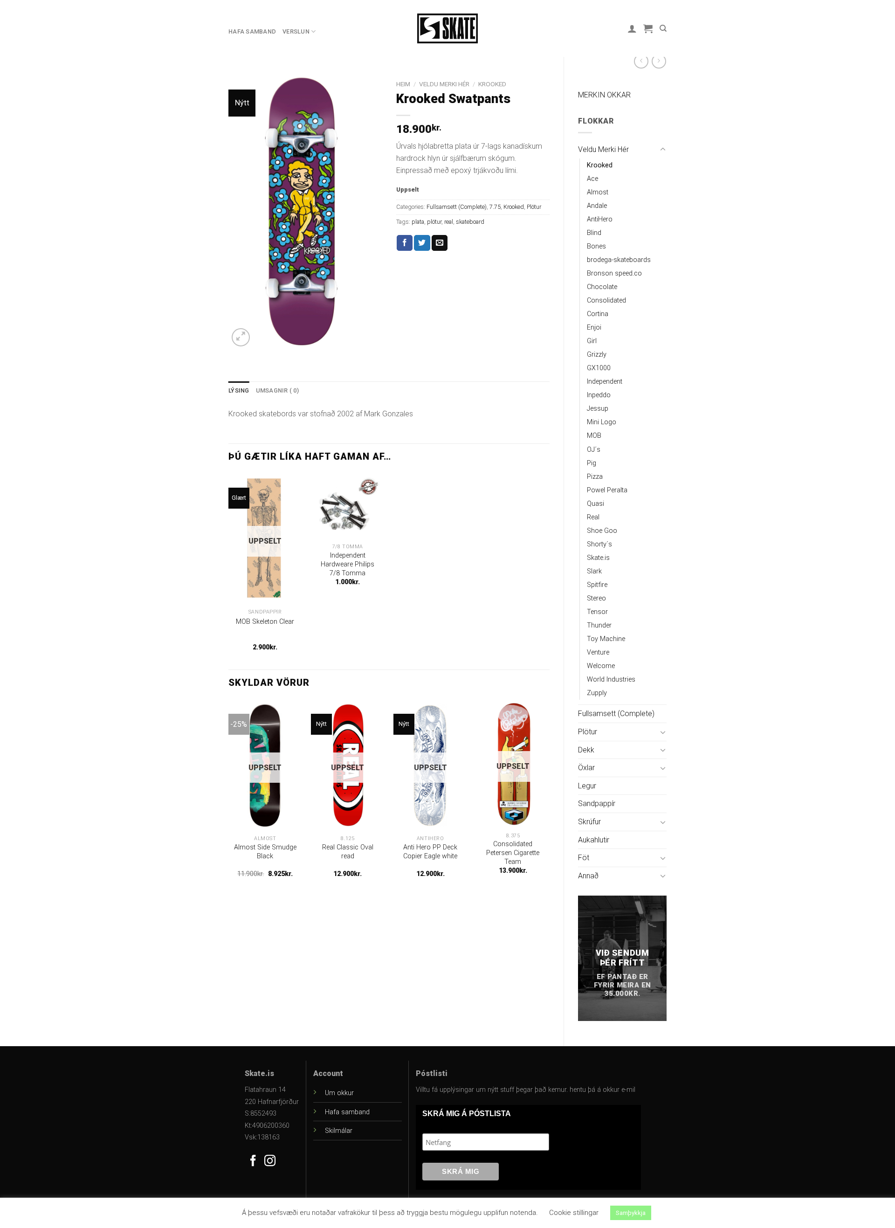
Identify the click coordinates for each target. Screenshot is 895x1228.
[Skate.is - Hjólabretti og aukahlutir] (447, 28)
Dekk (586, 749)
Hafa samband (252, 31)
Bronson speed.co (614, 273)
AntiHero (600, 219)
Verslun (296, 31)
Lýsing (238, 390)
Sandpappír (596, 803)
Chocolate (602, 287)
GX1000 (599, 368)
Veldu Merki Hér (603, 149)
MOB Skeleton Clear (265, 622)
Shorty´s (599, 544)
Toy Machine (606, 639)
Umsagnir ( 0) (277, 390)
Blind (594, 233)
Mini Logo (601, 422)
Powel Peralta (607, 490)
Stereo (596, 598)
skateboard (470, 221)
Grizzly (596, 355)
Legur (587, 785)
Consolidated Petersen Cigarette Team (512, 852)
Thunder (599, 625)
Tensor (597, 612)
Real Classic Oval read (347, 851)
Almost (597, 192)
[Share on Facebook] (405, 243)
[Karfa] (648, 28)
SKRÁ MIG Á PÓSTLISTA (466, 1114)
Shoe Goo (602, 531)
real (448, 221)
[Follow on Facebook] (253, 1161)
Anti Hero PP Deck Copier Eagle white (430, 851)
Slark (594, 571)
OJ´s (593, 450)
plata (418, 221)
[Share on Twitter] (422, 243)
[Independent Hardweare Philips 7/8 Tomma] (348, 506)
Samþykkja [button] (631, 1212)
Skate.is (598, 558)
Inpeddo (599, 395)
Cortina (597, 314)
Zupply (597, 693)
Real (593, 517)
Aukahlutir (593, 839)
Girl (592, 341)
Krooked (600, 165)
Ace (592, 179)
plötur (434, 221)
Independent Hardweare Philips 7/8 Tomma (347, 564)
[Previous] (229, 797)
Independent (604, 382)
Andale (597, 206)
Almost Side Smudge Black (265, 851)
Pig (591, 463)
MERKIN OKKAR (604, 94)
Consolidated (606, 300)
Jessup (597, 409)
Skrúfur (589, 821)
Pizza (595, 477)
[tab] (238, 390)
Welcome (601, 666)
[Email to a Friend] (440, 243)
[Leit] (663, 28)
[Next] (549, 797)
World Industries (611, 679)
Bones (596, 246)
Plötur (587, 731)
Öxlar (586, 767)
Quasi (595, 504)
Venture (598, 652)
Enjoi (594, 327)
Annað (588, 875)
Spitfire (597, 585)
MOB (594, 436)
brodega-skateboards (619, 260)
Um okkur (339, 1093)
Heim (403, 84)
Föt (583, 857)
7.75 (495, 206)
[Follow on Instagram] (269, 1161)
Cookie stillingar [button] (574, 1212)
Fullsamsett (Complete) (616, 713)
